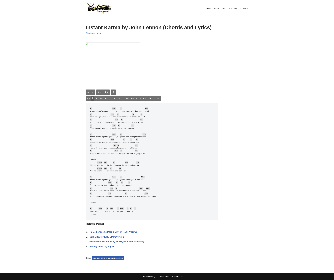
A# (97, 98)
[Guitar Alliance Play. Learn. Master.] (99, 8)
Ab (88, 98)
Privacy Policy (148, 277)
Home (208, 8)
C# (114, 98)
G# (158, 98)
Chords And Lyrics (93, 33)
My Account (219, 8)
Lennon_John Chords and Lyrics (108, 258)
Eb (132, 98)
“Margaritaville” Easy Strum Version (106, 237)
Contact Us (177, 277)
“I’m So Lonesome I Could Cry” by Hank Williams (112, 232)
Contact (244, 8)
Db (119, 98)
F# (144, 98)
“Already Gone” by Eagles (101, 246)
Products (233, 8)
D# (127, 98)
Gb (149, 98)
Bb (101, 98)
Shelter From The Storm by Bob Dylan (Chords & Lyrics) (116, 242)
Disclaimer (164, 277)
